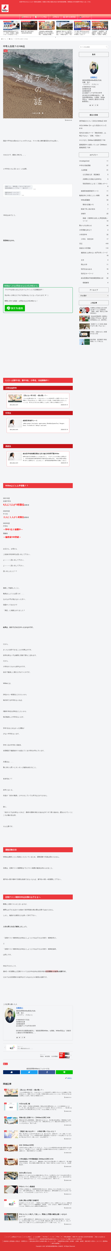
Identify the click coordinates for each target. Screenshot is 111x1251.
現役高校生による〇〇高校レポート (95, 184)
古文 (94, 260)
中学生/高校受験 (93, 165)
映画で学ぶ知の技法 (94, 209)
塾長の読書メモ (95, 204)
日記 (6, 1064)
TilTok (57, 1237)
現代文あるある (94, 269)
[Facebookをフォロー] (22, 1037)
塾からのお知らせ (93, 225)
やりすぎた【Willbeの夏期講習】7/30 (92, 140)
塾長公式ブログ (33, 1239)
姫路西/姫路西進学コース (94, 191)
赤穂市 (94, 213)
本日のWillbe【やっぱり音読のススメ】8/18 (93, 126)
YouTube (45, 1237)
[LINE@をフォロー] (24, 1037)
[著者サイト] (17, 1037)
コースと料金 (27, 1237)
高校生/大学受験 (93, 248)
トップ (8, 1237)
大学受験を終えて (93, 230)
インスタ (51, 1237)
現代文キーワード (94, 273)
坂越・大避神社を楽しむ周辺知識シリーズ (95, 219)
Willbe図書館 (94, 200)
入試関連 (94, 170)
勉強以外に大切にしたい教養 (93, 195)
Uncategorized (93, 161)
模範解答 (95, 282)
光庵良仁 (19, 1008)
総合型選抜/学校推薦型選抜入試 (94, 278)
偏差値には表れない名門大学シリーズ (94, 253)
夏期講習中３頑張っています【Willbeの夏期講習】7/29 (93, 145)
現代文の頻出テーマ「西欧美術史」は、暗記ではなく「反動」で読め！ (93, 134)
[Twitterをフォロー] (19, 1037)
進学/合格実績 (55, 1243)
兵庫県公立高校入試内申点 (95, 179)
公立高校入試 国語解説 (95, 174)
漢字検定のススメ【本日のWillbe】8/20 (93, 121)
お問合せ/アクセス (16, 1237)
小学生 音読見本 (94, 239)
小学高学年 (93, 234)
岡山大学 (94, 264)
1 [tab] (55, 37)
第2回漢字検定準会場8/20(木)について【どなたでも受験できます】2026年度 (61, 1239)
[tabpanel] (11, 27)
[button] (106, 47)
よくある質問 (37, 1237)
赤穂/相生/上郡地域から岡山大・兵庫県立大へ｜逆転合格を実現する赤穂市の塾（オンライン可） (29, 1241)
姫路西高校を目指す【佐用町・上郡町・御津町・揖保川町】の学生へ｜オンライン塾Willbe (83, 1241)
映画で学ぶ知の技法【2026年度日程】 (83, 1237)
